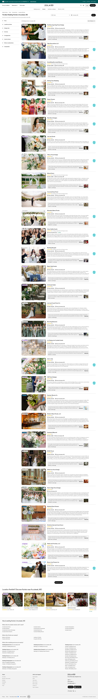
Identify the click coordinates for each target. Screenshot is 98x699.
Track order (35, 680)
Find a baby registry (71, 683)
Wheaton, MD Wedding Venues (70, 668)
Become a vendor (61, 9)
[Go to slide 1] (31, 39)
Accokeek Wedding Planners (39, 631)
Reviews (3, 680)
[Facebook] (68, 691)
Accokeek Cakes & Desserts (7, 631)
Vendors (43, 9)
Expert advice (14, 5)
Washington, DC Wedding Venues (71, 662)
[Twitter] (71, 691)
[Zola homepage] (49, 5)
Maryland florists (14, 12)
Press (3, 685)
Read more (81, 37)
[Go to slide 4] (34, 39)
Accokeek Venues (68, 630)
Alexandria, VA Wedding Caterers (8, 652)
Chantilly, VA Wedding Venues (70, 646)
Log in (69, 679)
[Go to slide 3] (33, 39)
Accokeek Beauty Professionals (39, 628)
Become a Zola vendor (6, 678)
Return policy (35, 683)
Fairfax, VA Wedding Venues (70, 667)
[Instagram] (73, 691)
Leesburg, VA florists (37, 637)
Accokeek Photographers (69, 628)
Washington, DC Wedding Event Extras (41, 646)
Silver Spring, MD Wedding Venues (71, 657)
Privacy (3, 696)
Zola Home (88, 1)
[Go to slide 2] (32, 39)
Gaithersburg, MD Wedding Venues (71, 660)
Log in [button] (87, 5)
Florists (10, 12)
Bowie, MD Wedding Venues (70, 659)
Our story (4, 676)
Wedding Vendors (5, 12)
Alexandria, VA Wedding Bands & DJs (9, 646)
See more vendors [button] (58, 582)
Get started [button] (93, 5)
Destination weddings (51, 9)
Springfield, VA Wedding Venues (71, 649)
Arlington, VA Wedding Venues (70, 652)
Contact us (35, 685)
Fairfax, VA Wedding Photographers (8, 662)
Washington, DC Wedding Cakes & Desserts (41, 651)
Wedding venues (37, 9)
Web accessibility (23, 696)
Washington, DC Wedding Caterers (8, 651)
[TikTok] (75, 691)
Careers (3, 683)
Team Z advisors (35, 687)
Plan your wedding (5, 5)
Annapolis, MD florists (37, 638)
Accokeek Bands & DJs (38, 630)
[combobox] (81, 15)
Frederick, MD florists (6, 638)
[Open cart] (83, 5)
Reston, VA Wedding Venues (70, 665)
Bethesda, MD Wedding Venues (70, 651)
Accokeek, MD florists (21, 12)
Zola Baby (84, 1)
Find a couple (22, 5)
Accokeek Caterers (37, 626)
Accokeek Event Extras (6, 626)
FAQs (34, 678)
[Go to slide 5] (35, 39)
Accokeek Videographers (69, 626)
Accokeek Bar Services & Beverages (8, 630)
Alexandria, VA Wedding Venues (71, 654)
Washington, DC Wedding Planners (8, 657)
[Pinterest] (70, 691)
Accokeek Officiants (5, 628)
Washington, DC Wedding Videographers (9, 668)
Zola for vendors (93, 1)
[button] (69, 15)
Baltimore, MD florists (6, 637)
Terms (28, 1)
